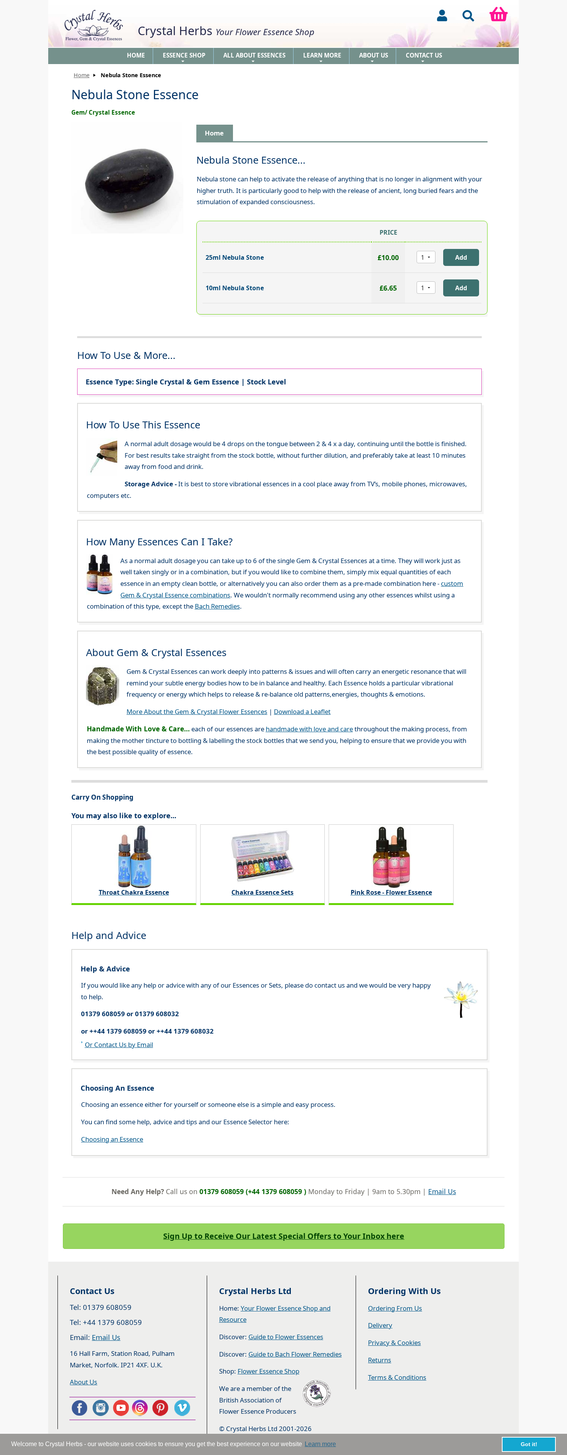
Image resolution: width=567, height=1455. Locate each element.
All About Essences (254, 57)
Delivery (380, 1325)
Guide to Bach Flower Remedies (295, 1354)
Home (136, 55)
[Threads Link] (141, 1408)
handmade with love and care (309, 728)
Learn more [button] (320, 1444)
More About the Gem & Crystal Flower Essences (197, 711)
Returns (379, 1359)
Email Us (442, 1191)
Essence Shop (184, 57)
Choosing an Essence (112, 1139)
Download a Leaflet (302, 711)
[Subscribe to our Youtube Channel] (120, 1408)
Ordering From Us (395, 1308)
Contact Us (424, 57)
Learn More (322, 57)
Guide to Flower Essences (285, 1336)
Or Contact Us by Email (119, 1044)
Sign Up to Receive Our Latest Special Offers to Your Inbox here (283, 1236)
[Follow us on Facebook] (79, 1408)
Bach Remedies (217, 606)
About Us (373, 57)
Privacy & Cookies (394, 1342)
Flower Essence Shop (268, 1371)
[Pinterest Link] (162, 1408)
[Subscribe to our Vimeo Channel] (182, 1408)
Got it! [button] (529, 1444)
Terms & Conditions (397, 1377)
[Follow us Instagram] (100, 1408)
